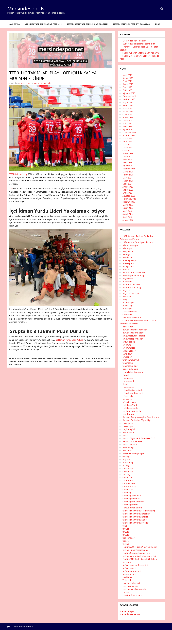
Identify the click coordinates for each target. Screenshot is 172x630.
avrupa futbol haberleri (134, 272)
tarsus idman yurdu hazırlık (135, 516)
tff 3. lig (126, 534)
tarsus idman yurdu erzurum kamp (139, 510)
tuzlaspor (127, 562)
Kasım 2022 (128, 120)
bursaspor (127, 308)
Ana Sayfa (14, 24)
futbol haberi (97, 358)
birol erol (127, 296)
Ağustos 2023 (129, 93)
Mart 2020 (127, 211)
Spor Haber (73, 358)
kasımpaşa (128, 423)
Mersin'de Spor (60, 358)
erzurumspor (129, 347)
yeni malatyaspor (131, 586)
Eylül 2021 (127, 162)
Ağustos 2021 (129, 165)
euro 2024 (127, 353)
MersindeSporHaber (43, 83)
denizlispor (128, 326)
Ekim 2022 (127, 123)
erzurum (127, 344)
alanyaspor (128, 251)
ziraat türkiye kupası (132, 595)
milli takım (127, 450)
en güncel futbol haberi (134, 335)
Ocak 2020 (127, 217)
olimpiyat (127, 456)
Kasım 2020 (128, 189)
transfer (126, 540)
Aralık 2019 (128, 220)
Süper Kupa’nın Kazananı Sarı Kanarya (141, 52)
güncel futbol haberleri (133, 390)
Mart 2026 (127, 75)
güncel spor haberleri (133, 393)
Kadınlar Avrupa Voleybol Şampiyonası (141, 417)
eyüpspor (127, 356)
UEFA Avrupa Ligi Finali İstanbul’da (139, 43)
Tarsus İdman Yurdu (132, 507)
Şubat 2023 (128, 111)
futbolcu (34, 361)
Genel (26, 358)
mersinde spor (100, 361)
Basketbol (127, 281)
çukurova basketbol (132, 317)
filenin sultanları (130, 369)
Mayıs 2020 (128, 205)
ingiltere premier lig (132, 411)
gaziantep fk (128, 381)
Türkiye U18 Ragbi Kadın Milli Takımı (140, 559)
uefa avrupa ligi (130, 568)
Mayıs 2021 (128, 171)
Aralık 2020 (128, 186)
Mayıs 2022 (128, 138)
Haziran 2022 (129, 135)
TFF (11, 188)
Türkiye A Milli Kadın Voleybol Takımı (140, 547)
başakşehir (128, 278)
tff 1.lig (126, 528)
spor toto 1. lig (129, 486)
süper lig (127, 492)
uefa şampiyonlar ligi (132, 571)
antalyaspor (128, 266)
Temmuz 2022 (129, 132)
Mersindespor (15, 364)
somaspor (127, 477)
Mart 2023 (127, 108)
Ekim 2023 (127, 87)
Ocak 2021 (127, 183)
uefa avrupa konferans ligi (135, 565)
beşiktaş (126, 290)
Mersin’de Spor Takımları (134, 40)
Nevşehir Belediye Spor (134, 453)
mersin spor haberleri (133, 441)
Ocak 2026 (127, 81)
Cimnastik (127, 314)
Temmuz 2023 (129, 96)
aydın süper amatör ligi (133, 275)
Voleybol (127, 580)
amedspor (127, 257)
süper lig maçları (130, 504)
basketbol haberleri (132, 284)
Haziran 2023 (129, 99)
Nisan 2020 (128, 208)
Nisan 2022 (128, 141)
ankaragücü (128, 263)
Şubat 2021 (128, 180)
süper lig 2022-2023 (132, 495)
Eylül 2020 (127, 192)
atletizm (126, 269)
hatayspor (127, 399)
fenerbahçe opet (130, 366)
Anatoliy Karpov (130, 260)
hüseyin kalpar (129, 402)
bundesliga (128, 305)
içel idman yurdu (37, 358)
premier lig (128, 462)
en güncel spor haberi (133, 338)
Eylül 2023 (127, 90)
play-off (126, 459)
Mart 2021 (127, 177)
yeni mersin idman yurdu (134, 589)
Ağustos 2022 (129, 129)
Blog (157, 24)
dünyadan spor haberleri (134, 332)
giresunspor (128, 387)
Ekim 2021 (127, 159)
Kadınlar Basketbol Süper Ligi (136, 420)
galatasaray (128, 378)
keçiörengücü (129, 429)
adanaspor (128, 248)
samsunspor (128, 471)
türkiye (126, 544)
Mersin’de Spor (127, 611)
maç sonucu (128, 432)
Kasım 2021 (128, 156)
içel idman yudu (46, 361)
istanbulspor (129, 414)
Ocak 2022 (127, 150)
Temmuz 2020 (129, 198)
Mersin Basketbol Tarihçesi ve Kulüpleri (87, 24)
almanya (126, 254)
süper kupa (128, 489)
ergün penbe (129, 341)
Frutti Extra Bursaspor (133, 372)
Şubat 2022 (128, 147)
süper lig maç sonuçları (133, 501)
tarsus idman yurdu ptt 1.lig (135, 522)
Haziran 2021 (129, 168)
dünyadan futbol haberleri (135, 329)
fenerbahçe (128, 363)
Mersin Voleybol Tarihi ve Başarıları (131, 24)
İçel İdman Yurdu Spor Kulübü (69, 340)
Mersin (49, 358)
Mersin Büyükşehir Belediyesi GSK (139, 438)
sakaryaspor (128, 468)
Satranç (126, 474)
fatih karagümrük (131, 359)
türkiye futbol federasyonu (135, 550)
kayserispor (128, 426)
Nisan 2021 (128, 174)
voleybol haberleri (131, 583)
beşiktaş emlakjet (131, 293)
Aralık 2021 (128, 153)
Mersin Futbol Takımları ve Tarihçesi (43, 24)
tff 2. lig (126, 531)
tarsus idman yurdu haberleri (136, 513)
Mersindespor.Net (28, 8)
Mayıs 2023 (128, 102)
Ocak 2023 (127, 114)
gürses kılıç (128, 396)
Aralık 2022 (128, 117)
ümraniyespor (129, 574)
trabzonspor (128, 537)
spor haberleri (129, 483)
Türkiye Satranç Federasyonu (136, 553)
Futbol (20, 358)
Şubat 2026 (128, 78)
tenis (125, 525)
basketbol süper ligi (132, 287)
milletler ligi (128, 447)
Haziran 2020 (129, 201)
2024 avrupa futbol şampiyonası (138, 242)
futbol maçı (23, 361)
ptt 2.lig (126, 465)
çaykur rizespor (130, 311)
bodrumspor (128, 302)
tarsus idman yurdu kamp (135, 519)
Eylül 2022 (127, 126)
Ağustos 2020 (129, 195)
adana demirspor (131, 245)
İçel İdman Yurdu (61, 361)
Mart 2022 (127, 144)
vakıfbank (127, 577)
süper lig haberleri (131, 498)
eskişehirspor (129, 350)
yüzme (126, 592)
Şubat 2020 (128, 214)
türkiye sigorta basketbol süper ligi (139, 556)
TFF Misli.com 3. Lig (18, 174)
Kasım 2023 (128, 84)
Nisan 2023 (128, 105)
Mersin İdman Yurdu (130, 614)
